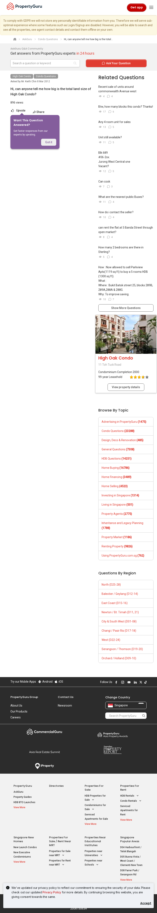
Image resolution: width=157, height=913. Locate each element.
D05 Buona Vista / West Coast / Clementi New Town (131, 861)
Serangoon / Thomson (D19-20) (122, 649)
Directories (56, 786)
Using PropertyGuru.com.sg (123, 555)
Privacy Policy (52, 892)
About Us (16, 705)
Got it (48, 142)
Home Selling (115, 486)
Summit (44, 752)
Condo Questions (46, 76)
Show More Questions (126, 308)
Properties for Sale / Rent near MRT (60, 841)
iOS (60, 681)
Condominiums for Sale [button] (95, 807)
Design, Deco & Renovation (123, 440)
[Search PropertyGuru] (143, 715)
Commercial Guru (44, 732)
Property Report (112, 750)
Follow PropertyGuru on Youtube (128, 682)
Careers (15, 717)
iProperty (44, 766)
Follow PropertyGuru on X (140, 682)
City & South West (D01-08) (119, 621)
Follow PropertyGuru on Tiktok (145, 682)
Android (47, 681)
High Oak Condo (22, 76)
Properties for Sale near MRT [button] (60, 853)
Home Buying (116, 467)
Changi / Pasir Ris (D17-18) (119, 630)
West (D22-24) (111, 639)
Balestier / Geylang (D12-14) (120, 593)
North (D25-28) (111, 584)
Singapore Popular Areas (129, 839)
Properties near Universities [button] (93, 853)
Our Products (18, 711)
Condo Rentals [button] (129, 800)
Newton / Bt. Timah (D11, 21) (120, 612)
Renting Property (117, 546)
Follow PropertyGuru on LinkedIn (134, 682)
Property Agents (117, 513)
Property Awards (112, 735)
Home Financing (116, 477)
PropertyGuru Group (24, 697)
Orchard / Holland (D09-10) (119, 658)
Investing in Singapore (120, 495)
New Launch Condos (25, 847)
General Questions (118, 449)
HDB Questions (117, 458)
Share (40, 112)
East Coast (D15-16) (115, 603)
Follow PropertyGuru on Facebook (115, 682)
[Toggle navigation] (151, 7)
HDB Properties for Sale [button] (95, 797)
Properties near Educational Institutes (95, 841)
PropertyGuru (22, 786)
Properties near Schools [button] (93, 862)
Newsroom (65, 705)
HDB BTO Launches (24, 802)
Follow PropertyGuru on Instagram (122, 682)
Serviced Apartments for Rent (129, 810)
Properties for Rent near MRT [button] (60, 862)
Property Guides (22, 797)
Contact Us (65, 697)
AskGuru (18, 791)
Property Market (117, 537)
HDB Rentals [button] (127, 795)
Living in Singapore (117, 504)
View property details (126, 387)
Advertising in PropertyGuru (124, 421)
